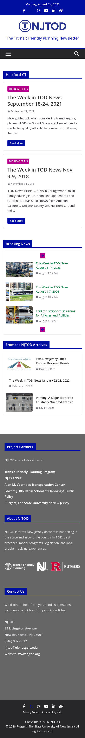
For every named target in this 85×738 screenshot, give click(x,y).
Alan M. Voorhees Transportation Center (35, 484)
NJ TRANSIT (13, 478)
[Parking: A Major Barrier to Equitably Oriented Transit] (19, 402)
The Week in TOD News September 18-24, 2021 (34, 100)
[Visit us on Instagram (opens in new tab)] (39, 11)
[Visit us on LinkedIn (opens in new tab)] (54, 11)
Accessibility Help (52, 712)
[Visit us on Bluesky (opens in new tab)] (61, 11)
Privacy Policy (31, 712)
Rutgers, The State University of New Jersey (37, 503)
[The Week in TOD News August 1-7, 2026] (19, 271)
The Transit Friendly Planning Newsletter (42, 38)
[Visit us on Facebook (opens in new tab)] (24, 11)
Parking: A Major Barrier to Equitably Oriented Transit (54, 400)
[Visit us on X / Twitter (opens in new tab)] (31, 11)
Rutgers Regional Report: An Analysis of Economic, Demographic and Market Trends (55, 320)
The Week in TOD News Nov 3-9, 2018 (39, 172)
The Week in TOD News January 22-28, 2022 (39, 380)
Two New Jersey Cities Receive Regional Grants (52, 361)
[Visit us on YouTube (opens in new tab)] (46, 11)
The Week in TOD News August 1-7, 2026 (52, 268)
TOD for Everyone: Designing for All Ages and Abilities (56, 292)
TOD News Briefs (18, 89)
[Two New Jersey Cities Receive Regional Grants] (19, 363)
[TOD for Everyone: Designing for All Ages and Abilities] (19, 295)
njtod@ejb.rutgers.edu (21, 647)
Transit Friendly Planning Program (30, 472)
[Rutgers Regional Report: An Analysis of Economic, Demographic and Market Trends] (19, 318)
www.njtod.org (29, 654)
